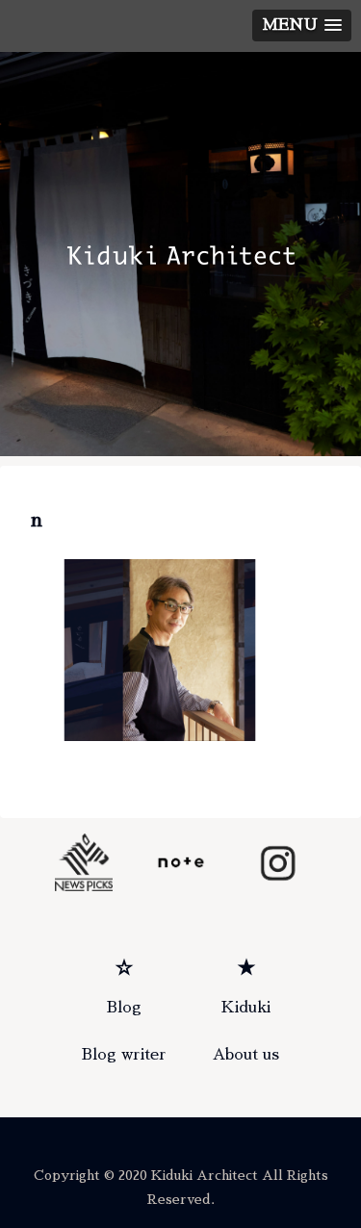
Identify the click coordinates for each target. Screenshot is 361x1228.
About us (246, 1054)
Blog (124, 1007)
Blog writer (124, 1054)
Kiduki (246, 1007)
